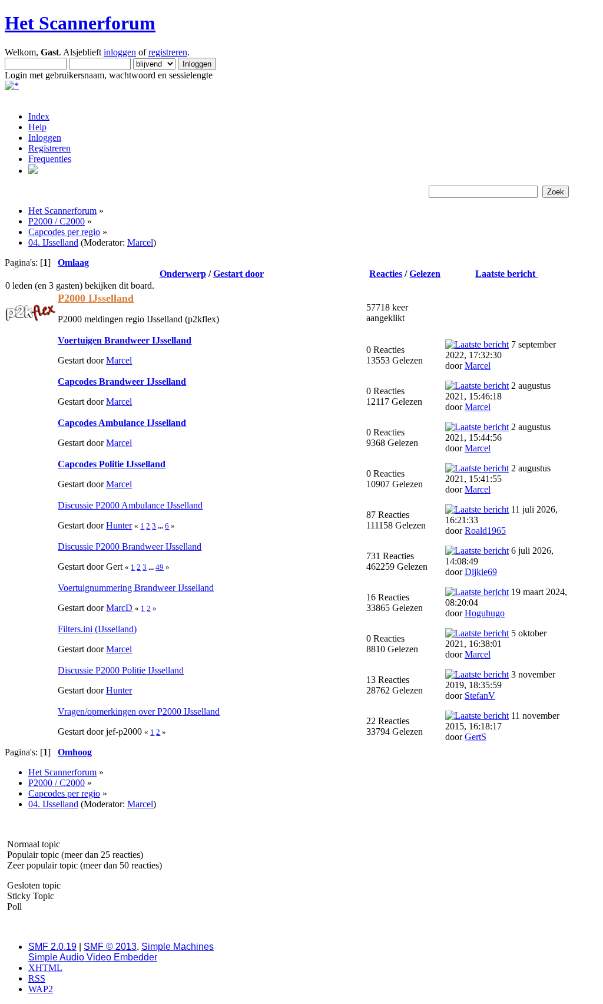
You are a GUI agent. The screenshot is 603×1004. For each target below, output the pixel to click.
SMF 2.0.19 (52, 947)
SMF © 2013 (110, 947)
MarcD (119, 608)
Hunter (119, 525)
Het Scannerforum (80, 23)
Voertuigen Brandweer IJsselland (124, 340)
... (161, 525)
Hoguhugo (485, 613)
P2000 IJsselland (96, 298)
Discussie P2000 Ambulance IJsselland (130, 505)
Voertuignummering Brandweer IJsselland (136, 588)
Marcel (140, 242)
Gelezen (424, 274)
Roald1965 (485, 531)
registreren (167, 52)
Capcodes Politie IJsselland (111, 464)
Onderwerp (183, 274)
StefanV (480, 696)
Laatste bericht (506, 274)
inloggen (120, 52)
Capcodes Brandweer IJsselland (122, 381)
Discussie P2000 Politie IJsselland (121, 670)
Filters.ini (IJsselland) (97, 629)
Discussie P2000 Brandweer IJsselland (129, 546)
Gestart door (238, 274)
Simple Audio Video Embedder (92, 957)
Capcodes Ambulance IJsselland (122, 423)
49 (159, 567)
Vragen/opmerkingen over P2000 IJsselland (139, 711)
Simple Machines (177, 947)
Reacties (385, 274)
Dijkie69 (481, 572)
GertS (475, 737)
